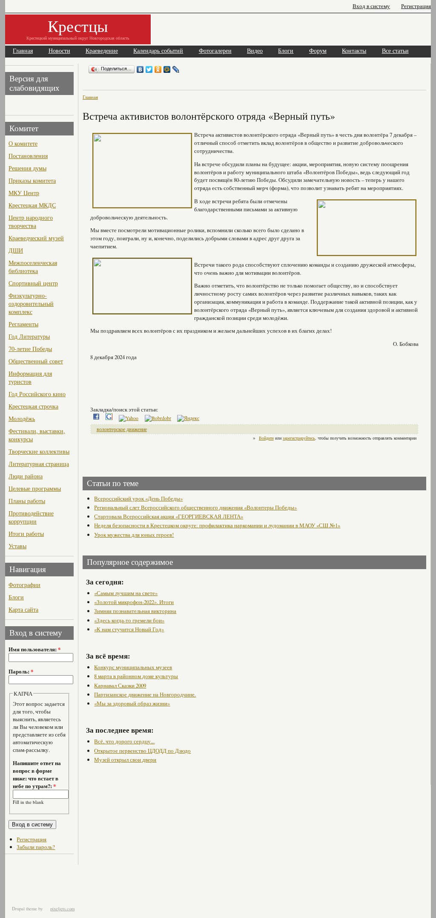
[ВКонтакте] (140, 69)
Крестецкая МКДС (32, 205)
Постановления (28, 156)
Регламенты (23, 324)
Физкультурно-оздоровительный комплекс (31, 303)
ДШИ (16, 250)
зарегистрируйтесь (299, 438)
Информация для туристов (30, 377)
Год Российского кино (37, 394)
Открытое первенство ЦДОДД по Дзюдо (142, 750)
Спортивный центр (33, 283)
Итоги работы (26, 534)
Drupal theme (24, 909)
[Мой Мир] (167, 69)
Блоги (285, 51)
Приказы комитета (32, 180)
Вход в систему (371, 6)
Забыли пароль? (36, 847)
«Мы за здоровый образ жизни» (132, 703)
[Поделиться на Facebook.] (96, 418)
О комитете (23, 143)
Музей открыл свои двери (125, 759)
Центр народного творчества (31, 221)
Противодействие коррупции (31, 517)
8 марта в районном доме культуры (136, 676)
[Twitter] (149, 69)
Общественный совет (36, 361)
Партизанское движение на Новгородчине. (145, 694)
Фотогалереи (215, 51)
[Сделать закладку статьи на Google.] (109, 418)
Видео (255, 51)
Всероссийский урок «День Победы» (138, 498)
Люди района (26, 476)
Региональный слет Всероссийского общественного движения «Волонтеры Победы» (195, 507)
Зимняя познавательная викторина (135, 611)
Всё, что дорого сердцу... (124, 741)
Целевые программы (35, 488)
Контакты (354, 51)
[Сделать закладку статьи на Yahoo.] (128, 418)
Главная (23, 51)
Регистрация (416, 6)
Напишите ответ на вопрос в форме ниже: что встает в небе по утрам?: (37, 774)
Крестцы (78, 26)
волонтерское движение (122, 429)
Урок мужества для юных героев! (134, 534)
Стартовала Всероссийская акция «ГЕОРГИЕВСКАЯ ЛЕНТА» (168, 516)
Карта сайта (23, 609)
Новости (59, 51)
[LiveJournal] (176, 69)
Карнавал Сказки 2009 (120, 685)
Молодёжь (22, 418)
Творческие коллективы (39, 451)
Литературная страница (39, 464)
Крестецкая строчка (33, 406)
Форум (318, 51)
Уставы (17, 546)
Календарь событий (158, 51)
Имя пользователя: (34, 649)
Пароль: (21, 671)
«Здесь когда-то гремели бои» (129, 620)
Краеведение (102, 51)
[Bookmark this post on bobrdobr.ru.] (158, 418)
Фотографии (24, 585)
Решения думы (27, 168)
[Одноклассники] (158, 69)
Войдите (266, 438)
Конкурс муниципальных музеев (133, 667)
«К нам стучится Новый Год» (129, 629)
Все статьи (395, 51)
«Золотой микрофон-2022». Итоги (134, 602)
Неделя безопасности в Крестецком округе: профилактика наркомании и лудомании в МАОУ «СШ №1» (217, 525)
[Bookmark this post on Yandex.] (188, 418)
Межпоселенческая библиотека (33, 267)
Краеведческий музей (36, 238)
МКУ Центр (24, 193)
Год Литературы (29, 336)
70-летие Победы (30, 349)
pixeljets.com (62, 909)
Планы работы (27, 501)
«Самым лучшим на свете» (126, 593)
